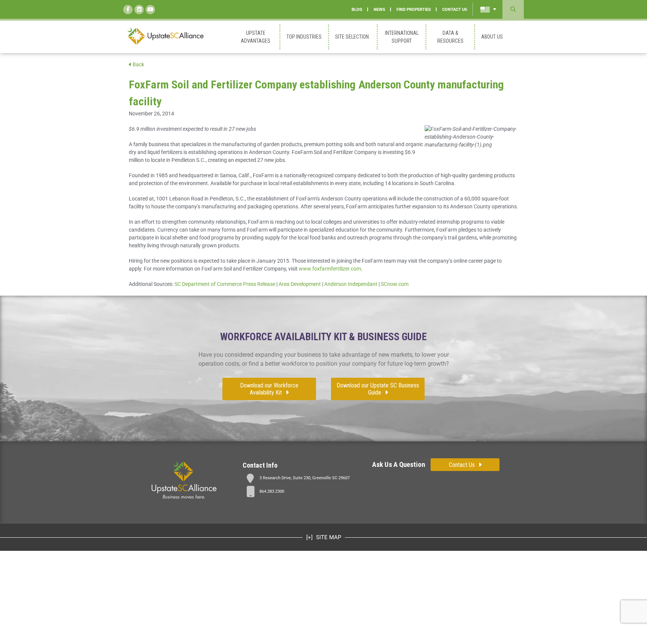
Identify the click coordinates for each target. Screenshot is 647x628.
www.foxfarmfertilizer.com (330, 269)
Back (137, 64)
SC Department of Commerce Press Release (224, 284)
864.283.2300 (271, 491)
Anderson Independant (350, 284)
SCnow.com (394, 284)
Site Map (328, 537)
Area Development (300, 284)
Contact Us (462, 464)
